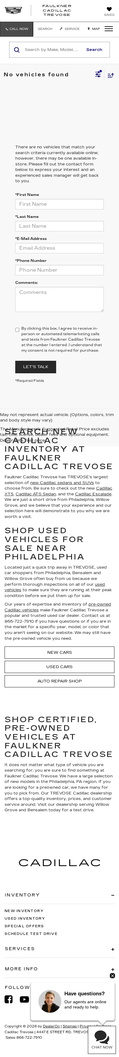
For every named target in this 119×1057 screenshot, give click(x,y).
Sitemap (70, 1026)
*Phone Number (31, 261)
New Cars (59, 652)
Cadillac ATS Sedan (36, 494)
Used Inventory (25, 919)
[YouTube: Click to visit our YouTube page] (27, 999)
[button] (16, 29)
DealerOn (51, 1026)
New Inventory (24, 911)
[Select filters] (98, 75)
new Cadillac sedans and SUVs (62, 482)
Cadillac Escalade (93, 494)
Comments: (26, 283)
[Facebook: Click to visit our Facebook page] (12, 999)
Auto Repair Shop (60, 681)
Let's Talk (35, 366)
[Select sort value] (109, 75)
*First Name (27, 195)
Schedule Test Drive (31, 934)
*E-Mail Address (31, 239)
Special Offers (24, 926)
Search (94, 49)
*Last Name (27, 217)
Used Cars (59, 666)
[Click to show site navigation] (107, 29)
